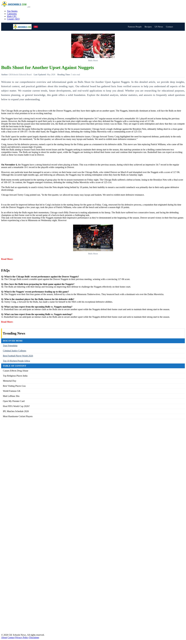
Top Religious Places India (15, 376)
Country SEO (13, 19)
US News (159, 26)
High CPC (12, 16)
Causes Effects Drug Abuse (15, 370)
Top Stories (12, 11)
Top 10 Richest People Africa (16, 361)
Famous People (135, 26)
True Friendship (10, 345)
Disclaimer (34, 637)
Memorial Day (9, 381)
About (4, 637)
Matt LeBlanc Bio (11, 396)
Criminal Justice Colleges (14, 350)
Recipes (148, 26)
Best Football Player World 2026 (18, 356)
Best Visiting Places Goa (14, 386)
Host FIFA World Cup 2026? (16, 406)
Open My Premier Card (14, 401)
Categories (12, 13)
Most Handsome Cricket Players (18, 416)
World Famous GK (11, 391)
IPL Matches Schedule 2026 (16, 411)
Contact (169, 26)
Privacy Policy (22, 637)
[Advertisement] (88, 526)
